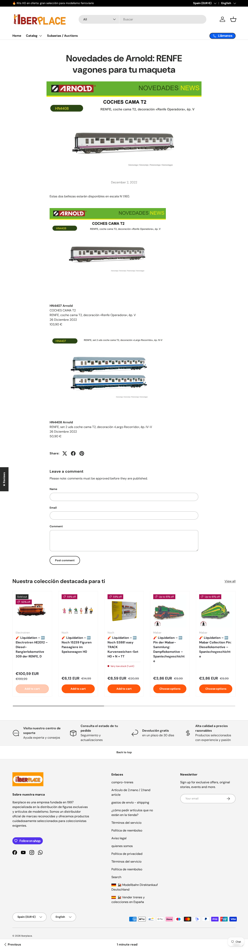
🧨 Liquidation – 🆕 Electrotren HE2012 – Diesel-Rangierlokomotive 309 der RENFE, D (32, 647)
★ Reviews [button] (4, 479)
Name (53, 489)
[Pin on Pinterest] (82, 453)
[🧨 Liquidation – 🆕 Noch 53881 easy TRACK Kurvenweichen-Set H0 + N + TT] (124, 611)
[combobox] (142, 19)
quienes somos (122, 846)
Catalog (32, 36)
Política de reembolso (126, 830)
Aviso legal (119, 838)
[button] (233, 19)
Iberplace (26, 935)
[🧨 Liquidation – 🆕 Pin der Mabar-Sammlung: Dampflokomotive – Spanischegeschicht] (169, 611)
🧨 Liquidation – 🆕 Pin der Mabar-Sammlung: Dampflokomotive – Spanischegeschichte (169, 649)
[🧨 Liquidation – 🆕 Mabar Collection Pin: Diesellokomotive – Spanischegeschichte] (215, 611)
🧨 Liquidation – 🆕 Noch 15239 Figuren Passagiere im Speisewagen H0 (77, 645)
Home (16, 36)
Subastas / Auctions (62, 36)
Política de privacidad (126, 854)
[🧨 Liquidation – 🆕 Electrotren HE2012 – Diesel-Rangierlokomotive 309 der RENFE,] (32, 611)
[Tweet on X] (64, 453)
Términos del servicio (126, 823)
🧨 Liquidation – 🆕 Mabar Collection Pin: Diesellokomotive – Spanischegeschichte (215, 647)
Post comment (65, 560)
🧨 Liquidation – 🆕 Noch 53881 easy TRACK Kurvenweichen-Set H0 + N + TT (123, 647)
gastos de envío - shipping (130, 802)
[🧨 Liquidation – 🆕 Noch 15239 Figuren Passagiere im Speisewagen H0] (78, 611)
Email (53, 507)
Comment (56, 526)
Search (116, 877)
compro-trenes (122, 782)
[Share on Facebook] (73, 453)
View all (230, 581)
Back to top (124, 752)
